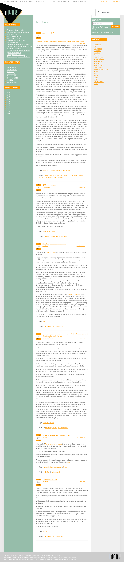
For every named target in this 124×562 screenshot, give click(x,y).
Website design (39, 555)
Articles (41, 559)
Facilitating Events (24, 557)
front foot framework (74, 294)
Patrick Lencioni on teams (53, 444)
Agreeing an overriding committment (56, 435)
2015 (8, 101)
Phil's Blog (17, 559)
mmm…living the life (13, 38)
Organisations (62, 41)
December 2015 (12, 82)
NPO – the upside (49, 185)
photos (96, 71)
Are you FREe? (48, 33)
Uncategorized (99, 82)
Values (82, 41)
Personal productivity (101, 69)
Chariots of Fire (50, 252)
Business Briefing (70, 559)
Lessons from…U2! (50, 480)
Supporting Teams (38, 557)
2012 (8, 107)
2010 (8, 111)
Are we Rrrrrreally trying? (15, 36)
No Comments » (59, 177)
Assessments (58, 559)
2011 (8, 109)
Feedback (97, 53)
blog (93, 29)
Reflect (69, 41)
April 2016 (10, 80)
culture (58, 170)
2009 (8, 113)
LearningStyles (99, 59)
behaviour (46, 170)
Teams (73, 41)
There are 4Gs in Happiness (16, 40)
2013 (8, 105)
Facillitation (97, 51)
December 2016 (12, 76)
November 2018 (12, 68)
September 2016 (12, 78)
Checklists (39, 41)
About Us (25, 559)
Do (95, 47)
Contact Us (33, 559)
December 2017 (12, 70)
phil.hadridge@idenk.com (105, 32)
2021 (8, 93)
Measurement (98, 61)
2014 (8, 103)
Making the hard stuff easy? (16, 55)
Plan (95, 73)
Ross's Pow (8, 559)
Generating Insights (70, 557)
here (68, 462)
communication (48, 467)
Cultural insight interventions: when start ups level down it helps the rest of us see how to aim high (19, 47)
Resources (49, 559)
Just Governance (12, 42)
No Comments (81, 43)
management (58, 467)
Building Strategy (10, 557)
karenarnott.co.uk (54, 555)
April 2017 (10, 72)
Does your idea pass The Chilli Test (18, 57)
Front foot (45, 41)
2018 (8, 95)
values (68, 170)
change (52, 170)
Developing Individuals (54, 557)
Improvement (53, 41)
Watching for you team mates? (54, 244)
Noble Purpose (47, 187)
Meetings (97, 63)
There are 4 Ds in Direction (15, 30)
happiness (46, 231)
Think (77, 41)
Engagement (98, 49)
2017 (8, 97)
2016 (8, 99)
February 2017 (11, 74)
